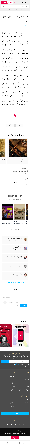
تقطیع (28, 383)
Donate (10, 2)
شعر (19, 9)
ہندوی (14, 399)
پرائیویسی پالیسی (18, 364)
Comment (23, 305)
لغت (16, 9)
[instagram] (11, 424)
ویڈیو (13, 9)
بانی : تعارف (12, 379)
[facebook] (23, 424)
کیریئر (14, 386)
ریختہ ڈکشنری (12, 402)
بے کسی (10, 125)
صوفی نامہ (27, 399)
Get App (4, 2)
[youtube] (15, 424)
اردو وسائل (26, 386)
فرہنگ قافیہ (26, 379)
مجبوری (19, 125)
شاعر (21, 9)
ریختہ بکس (13, 406)
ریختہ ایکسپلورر (12, 390)
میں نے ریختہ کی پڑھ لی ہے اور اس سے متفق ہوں (15, 365)
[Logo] (23, 2)
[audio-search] (3, 6)
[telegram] (7, 424)
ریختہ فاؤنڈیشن (12, 376)
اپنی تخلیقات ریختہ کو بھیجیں (24, 390)
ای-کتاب (9, 9)
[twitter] (19, 424)
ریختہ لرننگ (26, 402)
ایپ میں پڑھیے (15, 437)
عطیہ (28, 376)
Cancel (17, 305)
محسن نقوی (26, 25)
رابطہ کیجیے (13, 383)
